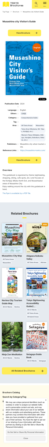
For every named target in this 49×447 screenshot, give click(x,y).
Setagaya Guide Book (34, 356)
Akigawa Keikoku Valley (34, 257)
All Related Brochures (23, 370)
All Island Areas (33, 317)
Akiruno (43, 262)
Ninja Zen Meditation (12, 354)
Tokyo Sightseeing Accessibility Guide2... (35, 303)
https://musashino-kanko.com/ (32, 150)
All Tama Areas (26, 125)
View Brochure (23, 33)
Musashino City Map (12, 255)
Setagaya (42, 361)
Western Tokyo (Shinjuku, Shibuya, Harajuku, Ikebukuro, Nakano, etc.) (32, 137)
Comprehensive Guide (29, 118)
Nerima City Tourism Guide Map (12, 302)
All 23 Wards (7, 307)
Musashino (40, 125)
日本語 (23, 114)
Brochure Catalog (11, 392)
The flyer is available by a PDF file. (17, 193)
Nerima (17, 307)
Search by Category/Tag (14, 397)
